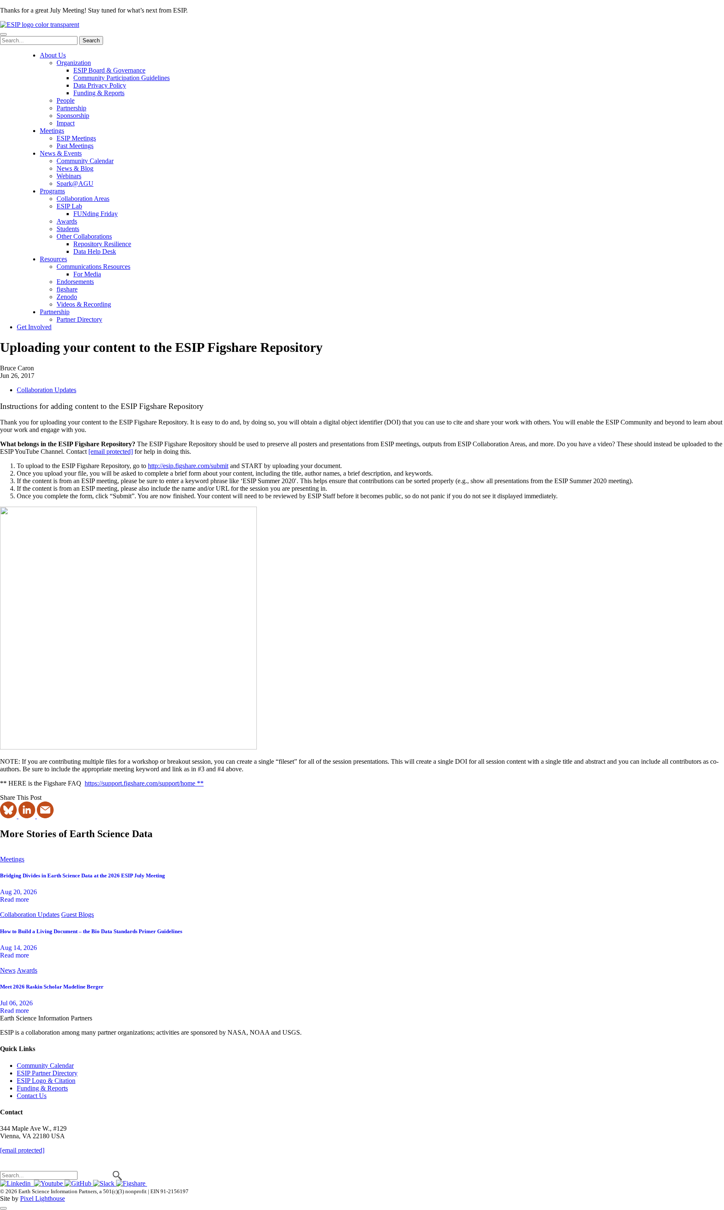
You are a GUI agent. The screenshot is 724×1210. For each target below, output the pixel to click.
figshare (67, 289)
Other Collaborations (84, 236)
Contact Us (32, 1095)
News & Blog (75, 168)
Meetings (52, 130)
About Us (53, 55)
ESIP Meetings (76, 138)
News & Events (61, 153)
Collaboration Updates (46, 389)
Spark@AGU (75, 183)
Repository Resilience (102, 243)
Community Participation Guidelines (121, 77)
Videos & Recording (84, 304)
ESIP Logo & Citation (46, 1080)
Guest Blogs (77, 914)
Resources (53, 259)
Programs (52, 191)
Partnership (71, 108)
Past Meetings (75, 145)
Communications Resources (93, 266)
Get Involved (34, 326)
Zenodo (67, 296)
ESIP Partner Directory (47, 1073)
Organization (74, 62)
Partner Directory (79, 319)
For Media (87, 274)
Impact (66, 123)
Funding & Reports (98, 92)
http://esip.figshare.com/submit (188, 465)
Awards (67, 221)
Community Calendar (85, 160)
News (8, 970)
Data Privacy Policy (99, 85)
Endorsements (75, 281)
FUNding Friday (95, 213)
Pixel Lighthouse (42, 1198)
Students (68, 228)
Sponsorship (73, 115)
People (66, 100)
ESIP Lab (69, 206)
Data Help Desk (94, 251)
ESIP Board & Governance (109, 70)
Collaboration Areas (83, 198)
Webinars (69, 176)
